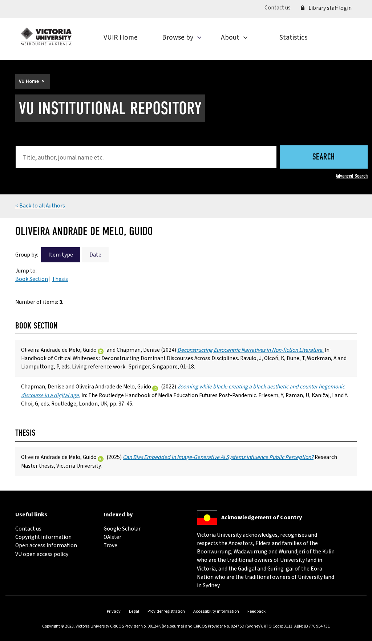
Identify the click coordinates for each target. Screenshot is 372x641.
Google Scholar (122, 529)
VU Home (29, 81)
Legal (134, 611)
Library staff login (329, 8)
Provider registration (166, 611)
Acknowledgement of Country (261, 517)
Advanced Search (352, 176)
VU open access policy (41, 554)
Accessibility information (216, 611)
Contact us (280, 7)
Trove (110, 545)
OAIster (112, 537)
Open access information (46, 545)
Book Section (31, 279)
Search (323, 157)
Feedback (256, 611)
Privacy (114, 611)
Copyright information (43, 537)
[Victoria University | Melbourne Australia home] (46, 36)
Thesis (60, 279)
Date (95, 255)
